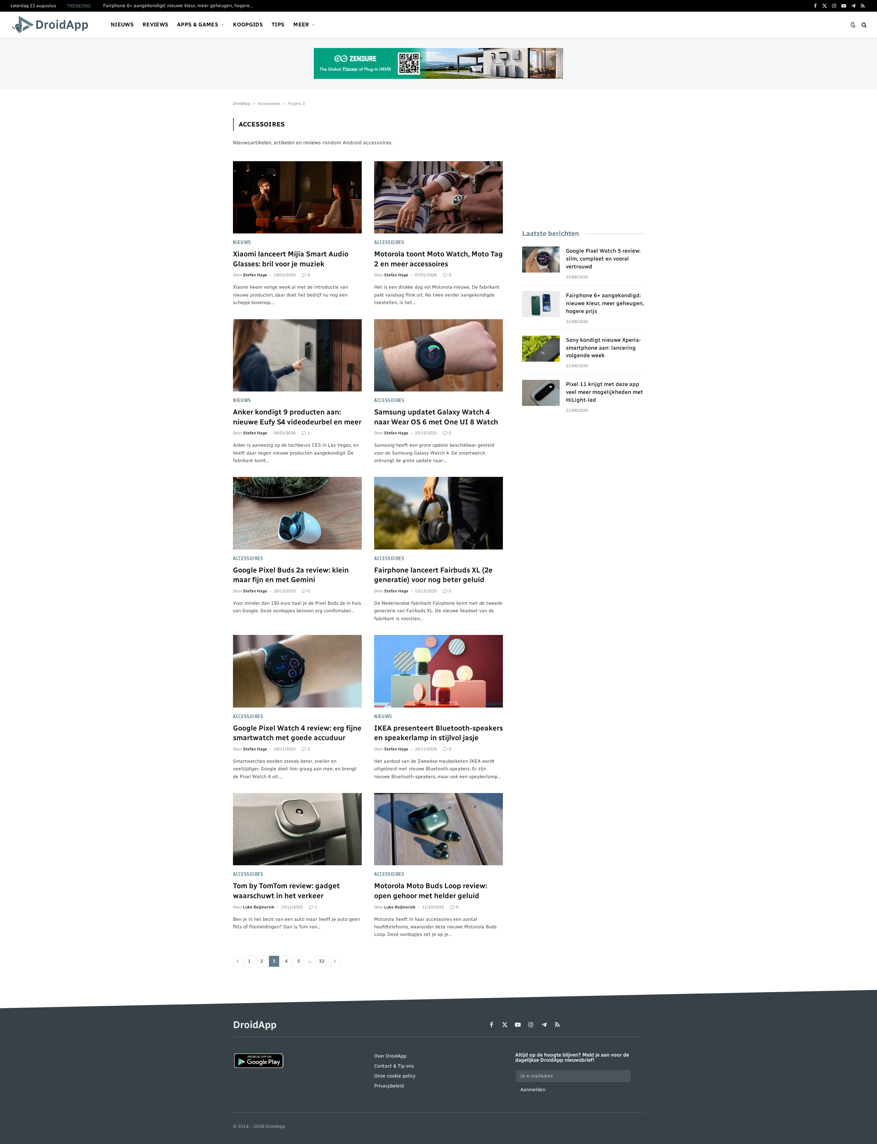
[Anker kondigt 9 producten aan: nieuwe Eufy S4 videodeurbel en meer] (297, 355)
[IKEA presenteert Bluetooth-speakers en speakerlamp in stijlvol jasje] (438, 671)
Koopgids (248, 24)
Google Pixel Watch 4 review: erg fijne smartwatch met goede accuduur (297, 733)
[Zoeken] (863, 25)
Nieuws (122, 24)
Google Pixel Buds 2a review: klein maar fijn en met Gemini (291, 575)
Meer (301, 24)
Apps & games (197, 24)
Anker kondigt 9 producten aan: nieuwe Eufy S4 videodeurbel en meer (297, 417)
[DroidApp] (52, 25)
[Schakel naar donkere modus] (853, 25)
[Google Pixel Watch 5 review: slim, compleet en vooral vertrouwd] (541, 259)
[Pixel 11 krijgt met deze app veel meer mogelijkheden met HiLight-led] (541, 393)
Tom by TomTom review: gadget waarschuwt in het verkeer (286, 890)
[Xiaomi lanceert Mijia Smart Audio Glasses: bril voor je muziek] (297, 197)
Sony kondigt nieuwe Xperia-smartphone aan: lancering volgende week (603, 348)
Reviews (155, 24)
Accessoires (269, 103)
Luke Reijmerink (258, 907)
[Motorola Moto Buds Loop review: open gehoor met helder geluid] (438, 829)
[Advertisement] (583, 166)
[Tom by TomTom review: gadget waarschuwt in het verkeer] (297, 829)
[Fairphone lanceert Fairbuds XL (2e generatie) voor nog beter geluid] (438, 513)
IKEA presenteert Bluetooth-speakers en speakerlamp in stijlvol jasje (438, 733)
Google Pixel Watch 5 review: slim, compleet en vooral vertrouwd (603, 259)
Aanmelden (532, 1090)
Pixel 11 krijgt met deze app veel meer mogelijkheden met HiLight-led (604, 392)
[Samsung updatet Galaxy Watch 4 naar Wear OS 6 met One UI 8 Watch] (438, 355)
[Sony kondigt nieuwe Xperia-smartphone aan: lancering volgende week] (541, 349)
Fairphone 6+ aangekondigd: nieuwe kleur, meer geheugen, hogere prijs (180, 6)
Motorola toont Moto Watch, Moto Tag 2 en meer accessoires (438, 259)
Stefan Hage (255, 275)
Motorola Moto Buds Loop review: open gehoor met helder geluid (430, 890)
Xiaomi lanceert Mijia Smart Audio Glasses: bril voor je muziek (290, 259)
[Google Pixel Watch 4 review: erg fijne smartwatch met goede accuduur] (297, 671)
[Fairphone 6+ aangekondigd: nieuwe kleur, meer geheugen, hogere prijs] (541, 304)
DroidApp (241, 103)
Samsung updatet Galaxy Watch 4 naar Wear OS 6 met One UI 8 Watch (436, 417)
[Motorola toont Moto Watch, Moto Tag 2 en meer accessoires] (438, 197)
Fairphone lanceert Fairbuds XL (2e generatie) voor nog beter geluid (433, 575)
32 (321, 961)
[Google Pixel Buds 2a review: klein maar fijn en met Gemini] (297, 513)
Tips (278, 24)
